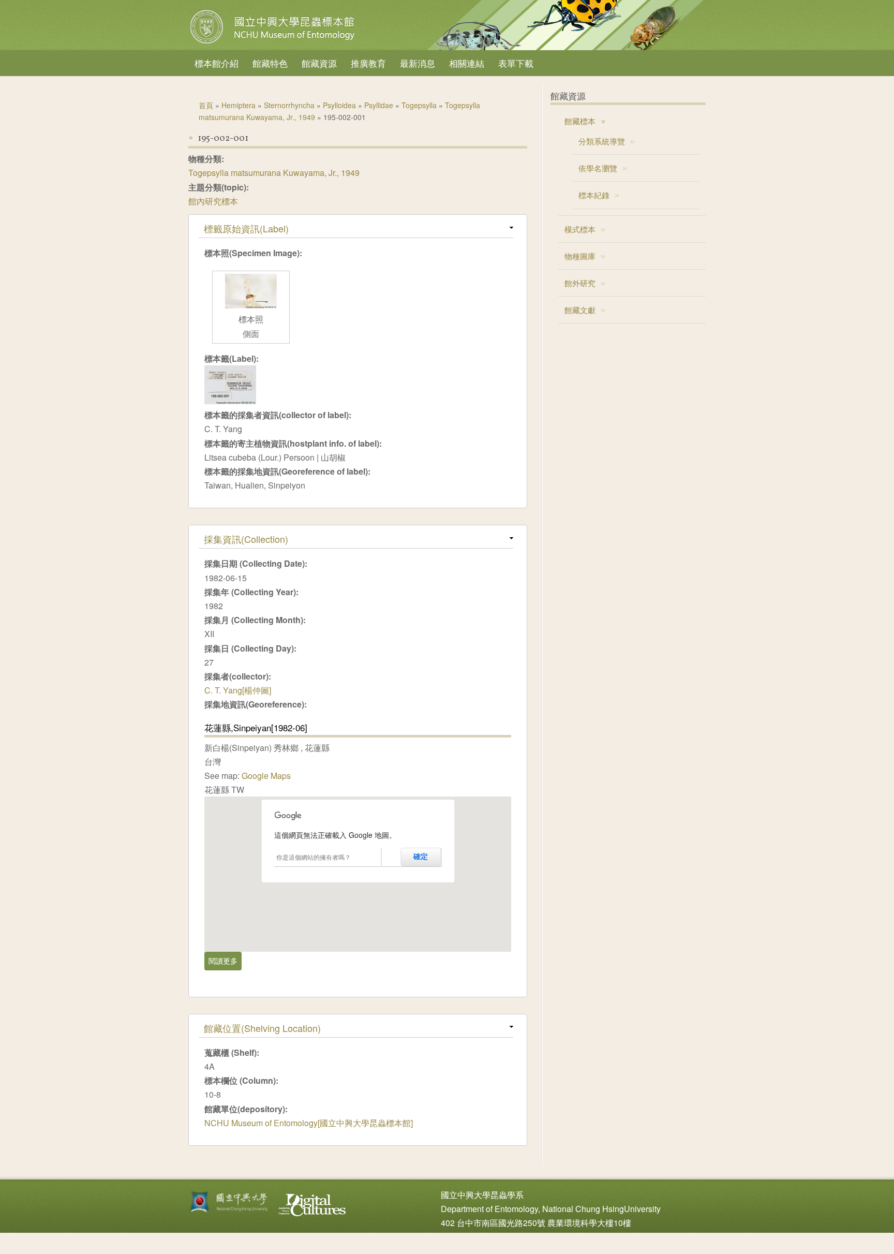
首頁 (206, 105)
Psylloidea (339, 105)
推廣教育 (368, 62)
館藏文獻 (579, 309)
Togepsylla (419, 105)
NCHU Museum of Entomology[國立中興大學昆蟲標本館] (308, 1123)
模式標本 (579, 229)
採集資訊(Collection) (246, 538)
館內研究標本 (213, 201)
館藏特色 (270, 62)
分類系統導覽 (601, 141)
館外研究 (579, 282)
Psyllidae (378, 105)
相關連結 (466, 62)
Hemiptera (238, 105)
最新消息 (417, 62)
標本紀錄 (593, 194)
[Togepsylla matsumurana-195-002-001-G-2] (251, 305)
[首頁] (273, 43)
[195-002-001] (230, 401)
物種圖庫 (579, 255)
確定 (420, 856)
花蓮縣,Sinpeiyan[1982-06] (255, 727)
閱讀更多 (225, 960)
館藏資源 (319, 62)
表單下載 (515, 62)
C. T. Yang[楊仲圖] (237, 690)
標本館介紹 (217, 62)
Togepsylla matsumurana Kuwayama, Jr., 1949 (274, 173)
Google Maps (266, 775)
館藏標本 (579, 120)
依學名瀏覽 (597, 168)
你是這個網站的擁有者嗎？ (313, 856)
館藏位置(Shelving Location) (262, 1028)
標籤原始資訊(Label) (246, 228)
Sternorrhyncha (289, 105)
